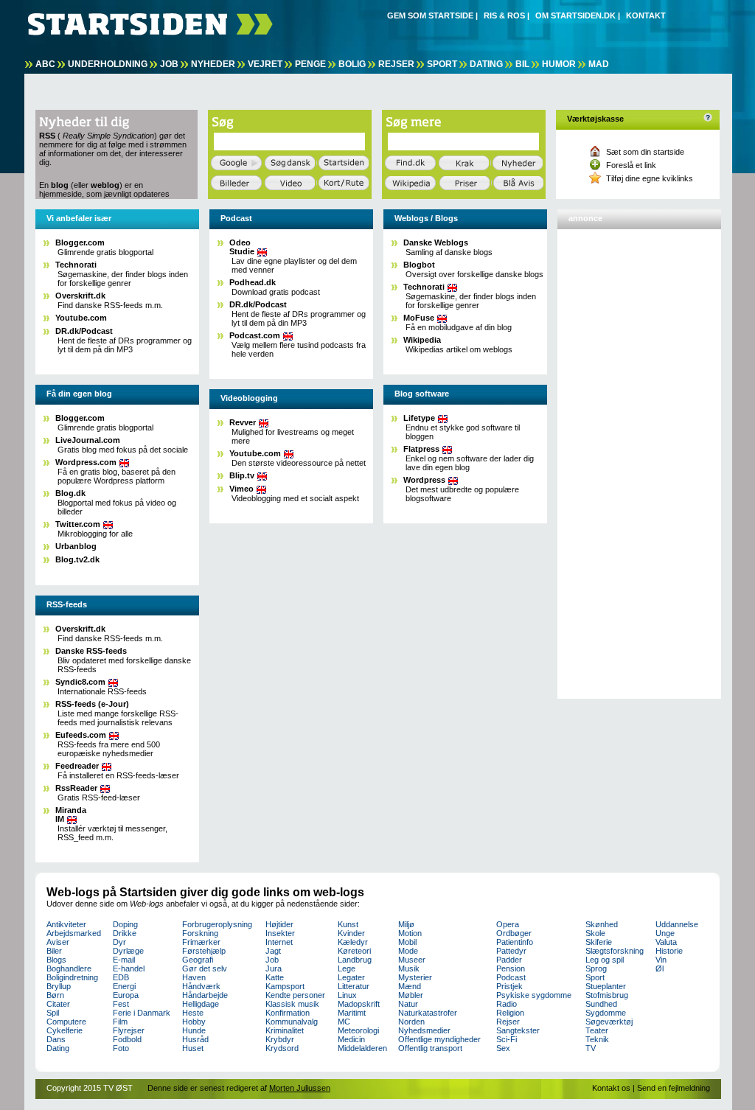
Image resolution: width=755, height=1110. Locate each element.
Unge (665, 933)
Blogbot (419, 264)
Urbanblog (76, 546)
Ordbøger (514, 933)
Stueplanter (605, 986)
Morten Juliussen (299, 1087)
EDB (121, 977)
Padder (509, 959)
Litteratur (353, 986)
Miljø (406, 924)
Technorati (76, 264)
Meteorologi (358, 1030)
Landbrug (355, 959)
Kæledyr (353, 942)
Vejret (265, 64)
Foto (121, 1048)
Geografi (197, 959)
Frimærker (201, 942)
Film (120, 1021)
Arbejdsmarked (73, 933)
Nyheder (213, 64)
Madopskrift (359, 1003)
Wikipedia (422, 339)
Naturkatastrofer (427, 1012)
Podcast (511, 977)
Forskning (200, 933)
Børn (55, 995)
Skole (595, 933)
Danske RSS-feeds (91, 650)
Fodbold (127, 1039)
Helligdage (200, 1003)
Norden (411, 1021)
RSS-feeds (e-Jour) (92, 703)
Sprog (596, 968)
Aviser (57, 942)
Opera (507, 924)
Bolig (352, 64)
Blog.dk (70, 493)
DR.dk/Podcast (84, 331)
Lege (346, 968)
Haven (194, 977)
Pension (510, 968)
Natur (408, 1003)
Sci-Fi (506, 1039)
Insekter (280, 933)
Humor (559, 64)
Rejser (396, 64)
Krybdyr (279, 1039)
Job (169, 64)
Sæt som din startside (645, 151)
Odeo (241, 247)
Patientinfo (514, 942)
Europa (126, 995)
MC (344, 1021)
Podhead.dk (252, 282)
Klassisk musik (292, 1003)
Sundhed (601, 1003)
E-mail (124, 959)
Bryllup (58, 986)
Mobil (407, 942)
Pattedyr (511, 950)
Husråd (195, 1039)
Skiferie (598, 942)
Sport (442, 64)
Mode (408, 950)
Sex (503, 1048)
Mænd (409, 986)
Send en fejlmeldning (673, 1087)
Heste (192, 1012)
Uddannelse (676, 924)
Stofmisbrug (606, 995)
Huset (192, 1048)
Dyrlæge (128, 950)
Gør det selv (204, 968)
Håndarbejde (205, 995)
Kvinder (351, 933)
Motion (410, 933)
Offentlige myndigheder (439, 1039)
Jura (273, 968)
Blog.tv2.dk (77, 559)
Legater (351, 977)
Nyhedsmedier (424, 1030)
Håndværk (201, 986)
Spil (52, 1012)
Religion (510, 1012)
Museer (411, 959)
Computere (66, 1021)
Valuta (666, 942)
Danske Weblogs (435, 242)
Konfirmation (287, 1012)
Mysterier (415, 977)
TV (590, 1048)
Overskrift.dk (80, 295)
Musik (409, 968)
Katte (274, 977)
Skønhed (601, 924)
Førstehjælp (204, 950)
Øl (659, 968)
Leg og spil (604, 959)
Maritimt (352, 1012)
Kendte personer (295, 995)
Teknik (597, 1039)
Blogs (56, 959)
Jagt (273, 950)
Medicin (351, 1039)
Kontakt (646, 15)
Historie (669, 950)
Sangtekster (518, 1030)
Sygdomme (605, 1012)
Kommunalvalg (291, 1021)
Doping (125, 924)
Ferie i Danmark (141, 1012)
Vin (661, 959)
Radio (506, 1003)
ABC (45, 64)
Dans (56, 1039)
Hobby (194, 1021)
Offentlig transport (430, 1048)
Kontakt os (611, 1087)
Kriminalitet (284, 1030)
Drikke (124, 933)
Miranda (70, 814)
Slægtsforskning (614, 950)
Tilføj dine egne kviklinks (649, 178)
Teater (596, 1030)
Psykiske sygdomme (533, 995)
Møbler (410, 995)
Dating (486, 64)
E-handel (129, 968)
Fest (121, 1003)
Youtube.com (81, 317)
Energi (124, 986)
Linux (347, 995)
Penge (310, 64)
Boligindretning (72, 977)
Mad (598, 64)
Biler (54, 950)
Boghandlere (68, 968)
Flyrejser (129, 1030)
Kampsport (285, 986)
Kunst (348, 924)
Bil (522, 64)
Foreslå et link (631, 165)
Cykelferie (64, 1030)
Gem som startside (430, 15)
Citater (58, 1003)
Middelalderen (362, 1048)
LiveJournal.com (87, 440)
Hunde (194, 1030)
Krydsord (282, 1048)
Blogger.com (80, 242)
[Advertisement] (620, 458)
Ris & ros (504, 15)
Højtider (279, 924)
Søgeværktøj (609, 1021)
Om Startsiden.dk (575, 15)
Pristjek (509, 986)
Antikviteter (66, 924)
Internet (279, 942)
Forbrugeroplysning (217, 924)
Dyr (119, 942)
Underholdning (107, 64)
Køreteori (354, 950)
